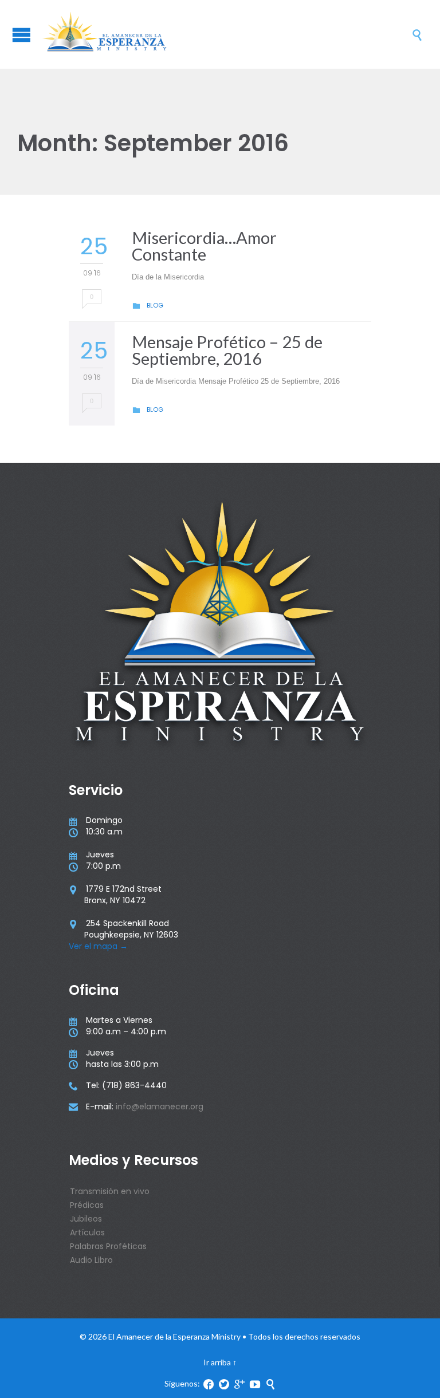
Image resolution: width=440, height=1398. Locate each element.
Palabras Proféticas (108, 1246)
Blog (155, 305)
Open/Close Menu (21, 35)
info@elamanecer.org (159, 1106)
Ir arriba (217, 1362)
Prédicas (87, 1205)
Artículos (87, 1232)
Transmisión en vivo (110, 1191)
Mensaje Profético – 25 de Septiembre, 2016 (227, 350)
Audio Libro (91, 1260)
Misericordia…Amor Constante (204, 245)
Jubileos (86, 1218)
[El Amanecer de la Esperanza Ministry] (225, 34)
